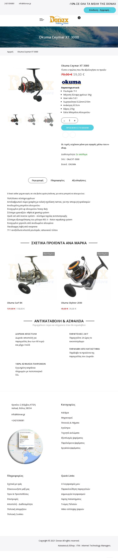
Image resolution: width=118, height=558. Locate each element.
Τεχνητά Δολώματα (70, 432)
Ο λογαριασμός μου (70, 484)
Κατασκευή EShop (66, 545)
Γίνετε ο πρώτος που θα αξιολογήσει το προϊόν (83, 69)
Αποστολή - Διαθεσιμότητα (20, 504)
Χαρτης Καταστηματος (71, 499)
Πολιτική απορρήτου (16, 509)
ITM (78, 545)
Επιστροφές (12, 499)
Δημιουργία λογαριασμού (73, 494)
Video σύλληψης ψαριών (72, 509)
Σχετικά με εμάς (14, 484)
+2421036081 (18, 420)
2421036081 (9, 3)
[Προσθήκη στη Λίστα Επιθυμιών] (65, 135)
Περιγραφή (37, 180)
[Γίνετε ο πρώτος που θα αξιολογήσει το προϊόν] (32, 306)
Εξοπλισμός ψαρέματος (72, 437)
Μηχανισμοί (67, 417)
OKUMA (72, 164)
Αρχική (10, 51)
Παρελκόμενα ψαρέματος (72, 443)
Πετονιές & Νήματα (70, 422)
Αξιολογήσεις (79, 180)
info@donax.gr (25, 3)
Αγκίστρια (65, 427)
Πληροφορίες (58, 180)
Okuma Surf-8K (14, 302)
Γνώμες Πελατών (69, 504)
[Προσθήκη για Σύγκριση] (73, 135)
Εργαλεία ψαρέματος (70, 448)
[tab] (37, 180)
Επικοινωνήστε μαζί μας (18, 489)
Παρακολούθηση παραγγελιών (75, 489)
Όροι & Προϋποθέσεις (17, 494)
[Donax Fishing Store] (59, 20)
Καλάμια (65, 412)
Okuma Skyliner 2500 (71, 302)
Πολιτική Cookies (15, 514)
